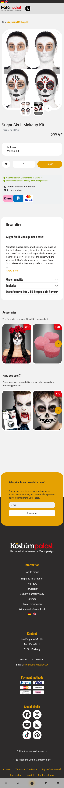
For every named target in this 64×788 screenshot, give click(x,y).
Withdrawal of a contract (32, 609)
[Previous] (15, 108)
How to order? (32, 572)
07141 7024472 (36, 659)
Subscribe (32, 513)
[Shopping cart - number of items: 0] (58, 783)
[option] (32, 69)
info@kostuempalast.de (35, 664)
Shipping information (32, 578)
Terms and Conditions (26, 769)
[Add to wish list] (6, 164)
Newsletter (32, 588)
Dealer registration (32, 604)
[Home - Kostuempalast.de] (32, 547)
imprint (30, 775)
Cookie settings (46, 775)
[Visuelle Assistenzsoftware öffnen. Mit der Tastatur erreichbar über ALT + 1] (26, 8)
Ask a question (14, 190)
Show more (12, 270)
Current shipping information (20, 186)
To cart (49, 164)
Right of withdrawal (51, 769)
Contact (7, 769)
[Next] (48, 108)
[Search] (18, 783)
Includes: (11, 147)
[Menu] (6, 783)
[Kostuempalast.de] (12, 8)
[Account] (46, 783)
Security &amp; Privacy (32, 593)
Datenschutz (16, 775)
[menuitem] (2, 1)
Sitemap (32, 599)
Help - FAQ (32, 583)
